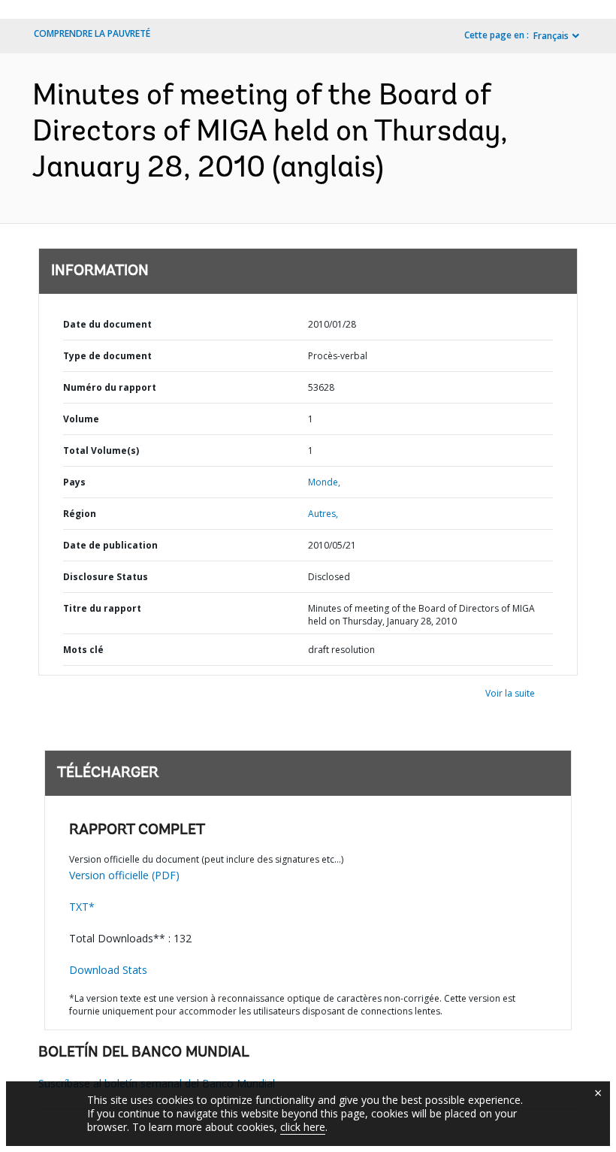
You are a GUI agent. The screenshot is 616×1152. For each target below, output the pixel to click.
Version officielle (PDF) (124, 875)
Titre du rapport (102, 608)
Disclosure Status (105, 576)
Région (79, 513)
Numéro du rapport (109, 387)
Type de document (107, 355)
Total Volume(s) (101, 450)
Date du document (107, 324)
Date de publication (110, 545)
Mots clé (83, 649)
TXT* (82, 907)
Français (551, 35)
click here (302, 1127)
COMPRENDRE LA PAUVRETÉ (92, 33)
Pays (74, 482)
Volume (81, 419)
